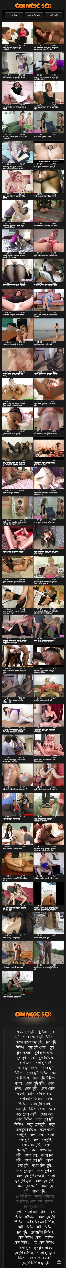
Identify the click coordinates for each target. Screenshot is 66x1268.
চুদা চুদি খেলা (37, 1047)
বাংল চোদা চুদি (30, 1144)
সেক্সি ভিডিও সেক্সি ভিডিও (35, 1227)
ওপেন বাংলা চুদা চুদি (29, 1042)
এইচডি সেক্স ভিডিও (40, 1221)
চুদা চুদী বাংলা (26, 1057)
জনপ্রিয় (14, 15)
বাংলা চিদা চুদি (41, 1165)
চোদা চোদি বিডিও (39, 1093)
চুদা (19, 1211)
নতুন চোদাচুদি (36, 1124)
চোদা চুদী (31, 1088)
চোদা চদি (24, 1062)
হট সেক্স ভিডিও (44, 1242)
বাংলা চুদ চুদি (24, 1170)
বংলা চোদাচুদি (42, 1139)
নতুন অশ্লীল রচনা (34, 15)
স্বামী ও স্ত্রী (54, 15)
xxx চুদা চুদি (26, 1032)
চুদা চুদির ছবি (43, 1052)
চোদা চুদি (24, 1247)
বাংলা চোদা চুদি (33, 6)
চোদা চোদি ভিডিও (30, 1098)
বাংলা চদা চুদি (33, 1160)
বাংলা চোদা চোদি (40, 1257)
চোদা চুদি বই (43, 1062)
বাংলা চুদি (38, 1191)
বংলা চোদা (37, 1134)
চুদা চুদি (22, 1232)
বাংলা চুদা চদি (45, 1170)
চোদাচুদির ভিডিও (42, 1232)
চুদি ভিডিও (46, 1057)
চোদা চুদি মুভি (35, 1083)
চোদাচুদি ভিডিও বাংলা (30, 1109)
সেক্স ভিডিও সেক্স (29, 1237)
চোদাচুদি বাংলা (40, 1103)
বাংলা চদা (31, 1155)
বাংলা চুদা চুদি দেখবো (30, 1175)
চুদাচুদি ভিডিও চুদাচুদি (35, 1262)
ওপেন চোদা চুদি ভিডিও (38, 1037)
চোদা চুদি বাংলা (28, 1067)
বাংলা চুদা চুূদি (44, 1180)
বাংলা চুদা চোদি (27, 1186)
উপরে (59, 1262)
